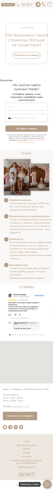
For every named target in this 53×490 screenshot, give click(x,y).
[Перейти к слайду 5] (20, 334)
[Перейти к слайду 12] (38, 334)
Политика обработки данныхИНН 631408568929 (26, 461)
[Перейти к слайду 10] (32, 334)
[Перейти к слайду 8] (27, 334)
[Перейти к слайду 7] (25, 334)
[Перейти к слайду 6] (22, 334)
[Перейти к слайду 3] (15, 334)
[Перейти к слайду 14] (43, 334)
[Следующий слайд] (50, 311)
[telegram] (10, 427)
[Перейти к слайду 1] (10, 334)
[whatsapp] (5, 427)
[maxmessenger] (21, 427)
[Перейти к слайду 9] (30, 334)
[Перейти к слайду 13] (40, 334)
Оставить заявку (26, 128)
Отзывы (26, 452)
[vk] (16, 427)
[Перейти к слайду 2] (12, 334)
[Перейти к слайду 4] (17, 334)
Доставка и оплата (26, 445)
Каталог (26, 449)
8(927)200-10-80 (21, 406)
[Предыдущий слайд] (2, 311)
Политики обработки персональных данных (31, 141)
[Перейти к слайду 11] (35, 334)
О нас (27, 441)
